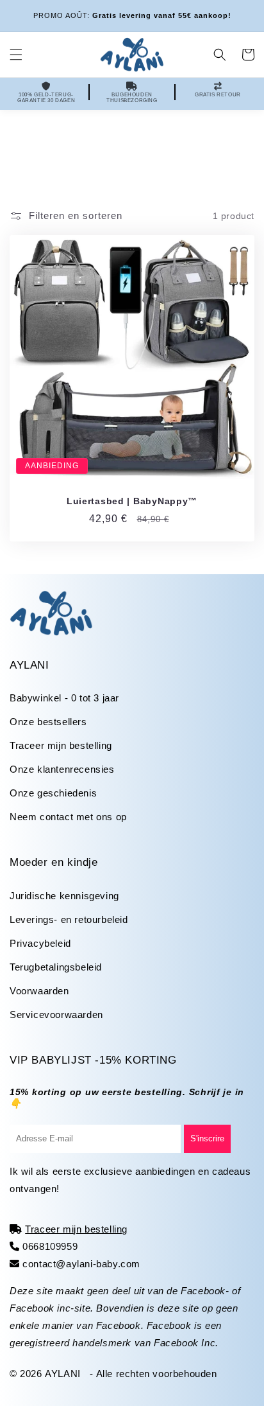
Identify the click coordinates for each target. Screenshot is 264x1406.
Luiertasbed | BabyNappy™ (132, 501)
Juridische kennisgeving (64, 895)
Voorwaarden (39, 990)
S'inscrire (207, 1138)
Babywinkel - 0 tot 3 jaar (64, 697)
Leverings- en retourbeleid (69, 919)
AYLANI (63, 1373)
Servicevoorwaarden (56, 1014)
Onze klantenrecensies (62, 769)
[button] (16, 54)
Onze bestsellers (48, 721)
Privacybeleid (40, 943)
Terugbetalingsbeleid (56, 967)
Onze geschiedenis (53, 792)
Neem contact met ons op (68, 816)
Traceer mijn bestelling (61, 745)
